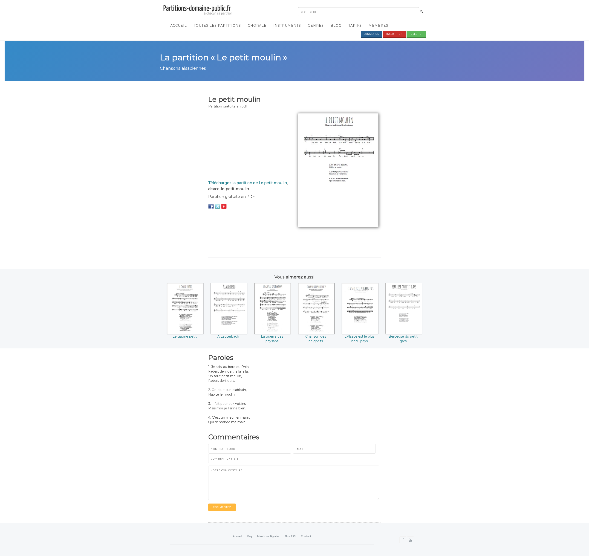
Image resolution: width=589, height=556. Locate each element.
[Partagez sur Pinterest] (224, 206)
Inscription (394, 34)
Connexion (371, 34)
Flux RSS (290, 536)
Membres (378, 25)
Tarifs (355, 25)
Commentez (222, 507)
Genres (316, 25)
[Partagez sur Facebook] (211, 206)
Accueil (178, 25)
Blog (336, 25)
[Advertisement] (249, 145)
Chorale (257, 25)
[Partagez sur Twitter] (217, 206)
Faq (249, 536)
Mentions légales (268, 536)
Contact (306, 536)
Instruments (287, 25)
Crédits (416, 34)
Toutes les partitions (217, 25)
